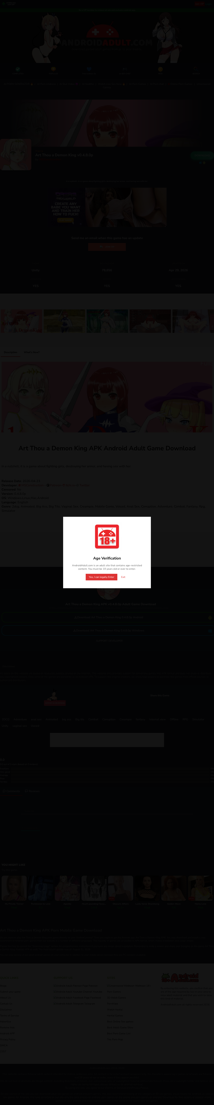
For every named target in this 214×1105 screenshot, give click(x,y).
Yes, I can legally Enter (101, 577)
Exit (123, 577)
